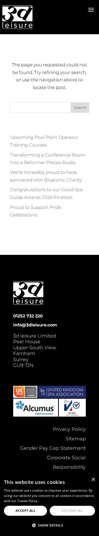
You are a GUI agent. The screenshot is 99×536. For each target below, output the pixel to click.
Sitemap (76, 439)
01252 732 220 (28, 315)
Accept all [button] (25, 510)
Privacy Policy (69, 429)
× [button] (93, 480)
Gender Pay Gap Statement (53, 448)
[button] (49, 525)
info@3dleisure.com (35, 324)
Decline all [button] (72, 510)
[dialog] (49, 505)
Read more (47, 501)
